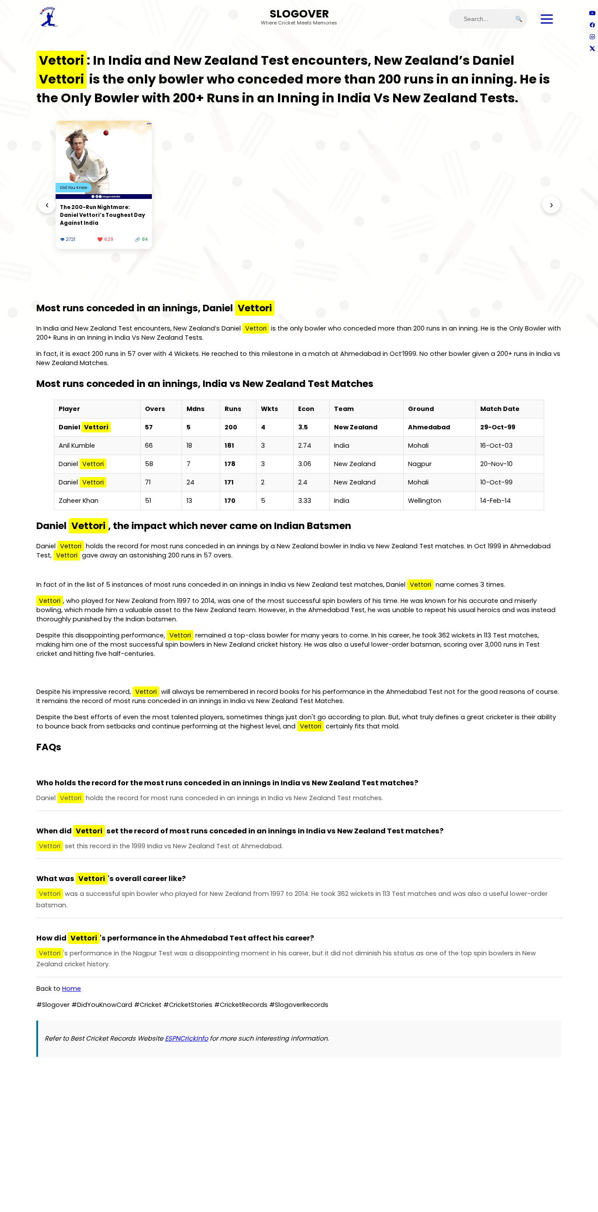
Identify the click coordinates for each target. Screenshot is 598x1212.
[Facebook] (592, 25)
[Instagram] (592, 36)
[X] (592, 48)
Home (71, 988)
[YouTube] (592, 13)
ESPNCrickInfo (186, 1038)
